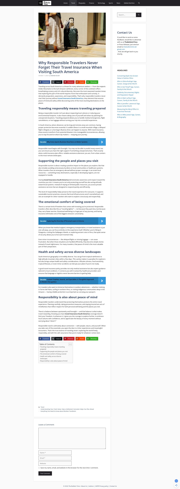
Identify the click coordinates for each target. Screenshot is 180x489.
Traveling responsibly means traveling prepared (52, 348)
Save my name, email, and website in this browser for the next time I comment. (69, 468)
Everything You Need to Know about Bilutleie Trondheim (58, 411)
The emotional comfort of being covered (53, 354)
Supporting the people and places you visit (54, 351)
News (118, 3)
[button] (139, 3)
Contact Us (113, 486)
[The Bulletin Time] (44, 3)
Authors (91, 486)
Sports (111, 3)
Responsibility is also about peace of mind (53, 361)
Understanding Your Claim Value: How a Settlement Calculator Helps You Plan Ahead (67, 409)
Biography (82, 3)
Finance (91, 3)
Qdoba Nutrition (129, 3)
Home (66, 3)
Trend (73, 3)
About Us (84, 486)
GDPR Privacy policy (101, 486)
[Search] (138, 15)
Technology (101, 3)
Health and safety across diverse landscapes (50, 357)
